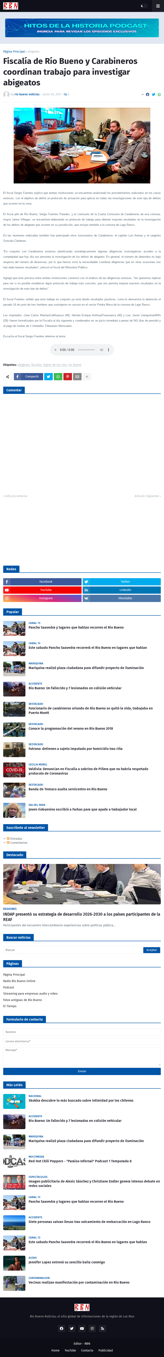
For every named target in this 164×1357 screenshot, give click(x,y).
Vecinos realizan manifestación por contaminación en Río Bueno (79, 1282)
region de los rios (55, 365)
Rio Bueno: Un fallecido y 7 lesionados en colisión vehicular (75, 688)
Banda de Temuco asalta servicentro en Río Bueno (68, 789)
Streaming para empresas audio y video (30, 993)
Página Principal (14, 51)
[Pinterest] (67, 376)
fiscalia (36, 365)
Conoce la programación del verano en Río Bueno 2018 (71, 728)
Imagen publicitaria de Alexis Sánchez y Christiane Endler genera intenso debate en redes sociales (94, 1183)
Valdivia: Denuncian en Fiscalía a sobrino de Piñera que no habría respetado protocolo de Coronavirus (88, 771)
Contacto (87, 1350)
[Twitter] (153, 94)
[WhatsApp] (159, 94)
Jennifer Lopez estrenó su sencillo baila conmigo (67, 1262)
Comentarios (18, 843)
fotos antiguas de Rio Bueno (22, 1000)
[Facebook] (147, 94)
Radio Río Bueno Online (19, 981)
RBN (87, 1344)
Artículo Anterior (16, 496)
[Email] (77, 376)
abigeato (34, 51)
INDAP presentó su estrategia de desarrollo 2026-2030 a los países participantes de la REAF (81, 917)
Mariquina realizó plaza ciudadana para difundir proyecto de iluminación (86, 668)
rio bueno (74, 365)
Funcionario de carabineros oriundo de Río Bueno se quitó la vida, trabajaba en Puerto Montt (91, 710)
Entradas (15, 839)
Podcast (8, 987)
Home (55, 1350)
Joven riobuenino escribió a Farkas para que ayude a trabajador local (83, 809)
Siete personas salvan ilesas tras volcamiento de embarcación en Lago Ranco (89, 1222)
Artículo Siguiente (147, 496)
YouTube (70, 1350)
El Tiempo (9, 1006)
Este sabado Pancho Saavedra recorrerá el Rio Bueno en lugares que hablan (88, 648)
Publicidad (105, 1350)
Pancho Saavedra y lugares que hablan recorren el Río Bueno (76, 627)
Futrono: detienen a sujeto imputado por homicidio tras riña (76, 749)
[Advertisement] (35, 531)
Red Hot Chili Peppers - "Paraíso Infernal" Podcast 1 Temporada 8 (80, 1161)
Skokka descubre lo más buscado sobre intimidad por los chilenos (81, 1100)
